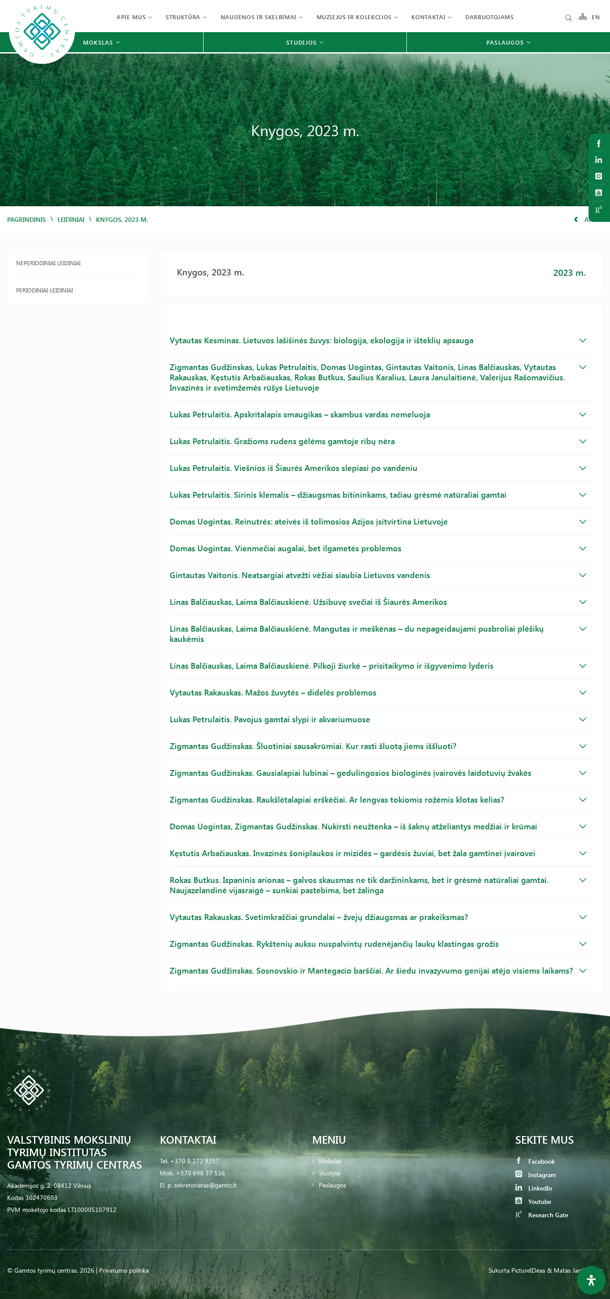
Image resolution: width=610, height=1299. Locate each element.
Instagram (541, 1174)
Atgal (593, 219)
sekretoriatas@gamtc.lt (205, 1185)
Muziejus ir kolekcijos (354, 17)
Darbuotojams (489, 17)
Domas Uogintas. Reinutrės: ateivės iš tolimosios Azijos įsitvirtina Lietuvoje (309, 521)
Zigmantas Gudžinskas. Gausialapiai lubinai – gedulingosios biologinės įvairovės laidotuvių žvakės (350, 772)
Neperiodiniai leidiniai (48, 262)
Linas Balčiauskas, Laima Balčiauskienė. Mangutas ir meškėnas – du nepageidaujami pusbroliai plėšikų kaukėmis (357, 633)
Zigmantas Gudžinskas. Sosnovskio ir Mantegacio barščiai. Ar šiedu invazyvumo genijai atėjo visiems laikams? (371, 970)
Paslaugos (332, 1185)
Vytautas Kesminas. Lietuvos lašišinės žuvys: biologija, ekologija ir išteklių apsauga (321, 340)
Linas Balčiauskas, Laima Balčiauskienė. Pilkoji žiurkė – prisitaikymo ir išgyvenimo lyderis (331, 665)
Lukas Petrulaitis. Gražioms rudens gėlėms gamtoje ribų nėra (282, 441)
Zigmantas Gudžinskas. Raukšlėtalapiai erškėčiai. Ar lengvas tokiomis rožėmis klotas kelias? (337, 799)
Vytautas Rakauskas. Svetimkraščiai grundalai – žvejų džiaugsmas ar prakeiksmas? (319, 917)
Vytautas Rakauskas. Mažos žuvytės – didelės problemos (273, 692)
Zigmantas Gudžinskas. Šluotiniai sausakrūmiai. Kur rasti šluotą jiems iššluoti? (313, 746)
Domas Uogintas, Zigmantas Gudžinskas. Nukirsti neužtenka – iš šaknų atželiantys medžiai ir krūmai (353, 826)
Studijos (329, 1173)
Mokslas (330, 1161)
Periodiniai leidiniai (44, 290)
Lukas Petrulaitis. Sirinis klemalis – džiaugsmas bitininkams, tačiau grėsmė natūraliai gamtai (338, 494)
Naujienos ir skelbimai (259, 17)
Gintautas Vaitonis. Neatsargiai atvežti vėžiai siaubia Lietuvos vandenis (300, 575)
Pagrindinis (26, 219)
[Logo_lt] (42, 62)
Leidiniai (71, 219)
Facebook (540, 1161)
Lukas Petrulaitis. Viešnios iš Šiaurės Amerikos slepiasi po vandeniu (294, 467)
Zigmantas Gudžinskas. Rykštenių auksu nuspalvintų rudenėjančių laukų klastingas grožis (334, 943)
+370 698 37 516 (200, 1173)
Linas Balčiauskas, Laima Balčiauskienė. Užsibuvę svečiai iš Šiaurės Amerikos (308, 601)
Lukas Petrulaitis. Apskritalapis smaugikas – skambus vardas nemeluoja (300, 414)
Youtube (538, 1201)
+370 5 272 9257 (194, 1161)
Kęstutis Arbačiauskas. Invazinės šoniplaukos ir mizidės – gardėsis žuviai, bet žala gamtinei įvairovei (352, 853)
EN (596, 17)
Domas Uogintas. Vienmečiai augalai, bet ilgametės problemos (285, 548)
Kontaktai (428, 17)
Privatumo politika (124, 1270)
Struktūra (183, 17)
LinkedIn (539, 1188)
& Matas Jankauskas (575, 1270)
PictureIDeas (528, 1270)
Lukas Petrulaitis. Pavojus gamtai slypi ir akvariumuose (270, 719)
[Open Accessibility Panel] (591, 1280)
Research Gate (547, 1215)
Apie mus (131, 17)
